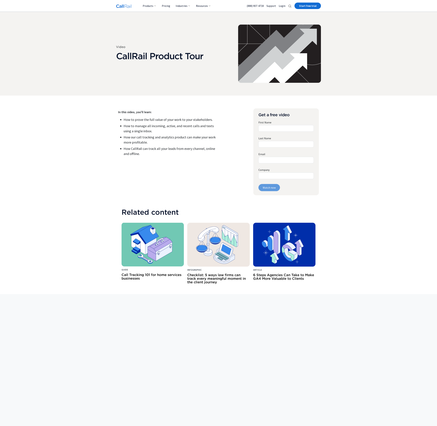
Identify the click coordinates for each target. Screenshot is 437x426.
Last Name (264, 138)
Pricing (166, 6)
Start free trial (307, 6)
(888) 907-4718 (255, 6)
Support (271, 6)
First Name (264, 122)
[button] (290, 6)
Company (264, 170)
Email (261, 154)
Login (282, 6)
